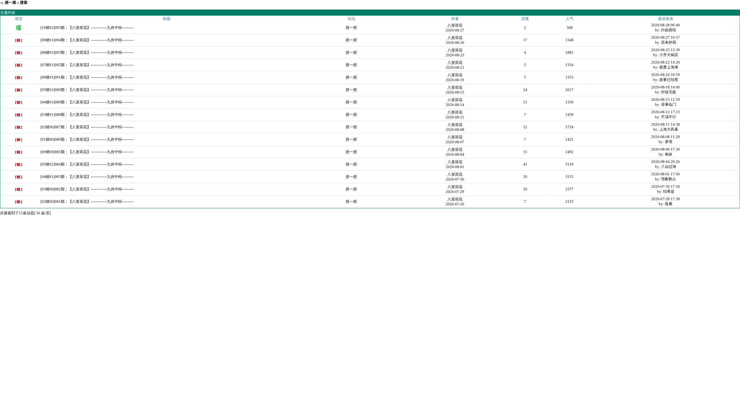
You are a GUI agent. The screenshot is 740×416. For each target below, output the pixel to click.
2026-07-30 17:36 (665, 186)
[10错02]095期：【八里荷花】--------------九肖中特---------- (87, 27)
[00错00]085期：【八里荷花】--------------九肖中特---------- (87, 152)
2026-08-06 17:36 (665, 149)
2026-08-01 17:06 (665, 174)
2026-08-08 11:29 (665, 137)
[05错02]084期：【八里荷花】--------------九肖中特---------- (87, 164)
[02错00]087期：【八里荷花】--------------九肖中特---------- (87, 127)
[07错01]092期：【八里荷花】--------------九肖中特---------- (87, 65)
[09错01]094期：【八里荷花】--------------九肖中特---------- (87, 40)
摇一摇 (10, 2)
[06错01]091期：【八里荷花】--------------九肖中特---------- (87, 77)
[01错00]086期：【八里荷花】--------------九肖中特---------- (87, 139)
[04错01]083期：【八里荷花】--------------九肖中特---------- (87, 176)
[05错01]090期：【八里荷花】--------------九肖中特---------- (87, 90)
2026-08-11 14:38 (665, 124)
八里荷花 (454, 25)
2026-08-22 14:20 (665, 62)
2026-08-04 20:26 (665, 161)
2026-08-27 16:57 (665, 37)
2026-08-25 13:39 (665, 50)
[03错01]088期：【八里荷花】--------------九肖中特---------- (87, 114)
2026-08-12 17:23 (665, 112)
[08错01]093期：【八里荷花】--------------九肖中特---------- (87, 52)
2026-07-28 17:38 (665, 199)
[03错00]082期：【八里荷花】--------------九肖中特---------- (87, 189)
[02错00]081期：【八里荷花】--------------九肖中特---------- (87, 201)
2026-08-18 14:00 (665, 87)
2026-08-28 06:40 (665, 25)
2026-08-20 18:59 (665, 75)
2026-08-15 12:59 (665, 99)
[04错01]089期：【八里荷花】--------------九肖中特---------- (87, 102)
